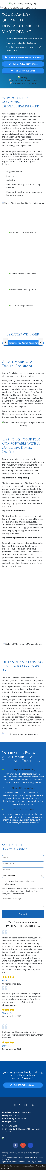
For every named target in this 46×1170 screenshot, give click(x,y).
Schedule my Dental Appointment (24, 343)
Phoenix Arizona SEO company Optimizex (27, 1162)
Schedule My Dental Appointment (24, 57)
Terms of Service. (17, 894)
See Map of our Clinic (24, 70)
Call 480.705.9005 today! (24, 1085)
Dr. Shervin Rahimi (23, 238)
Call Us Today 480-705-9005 (25, 64)
